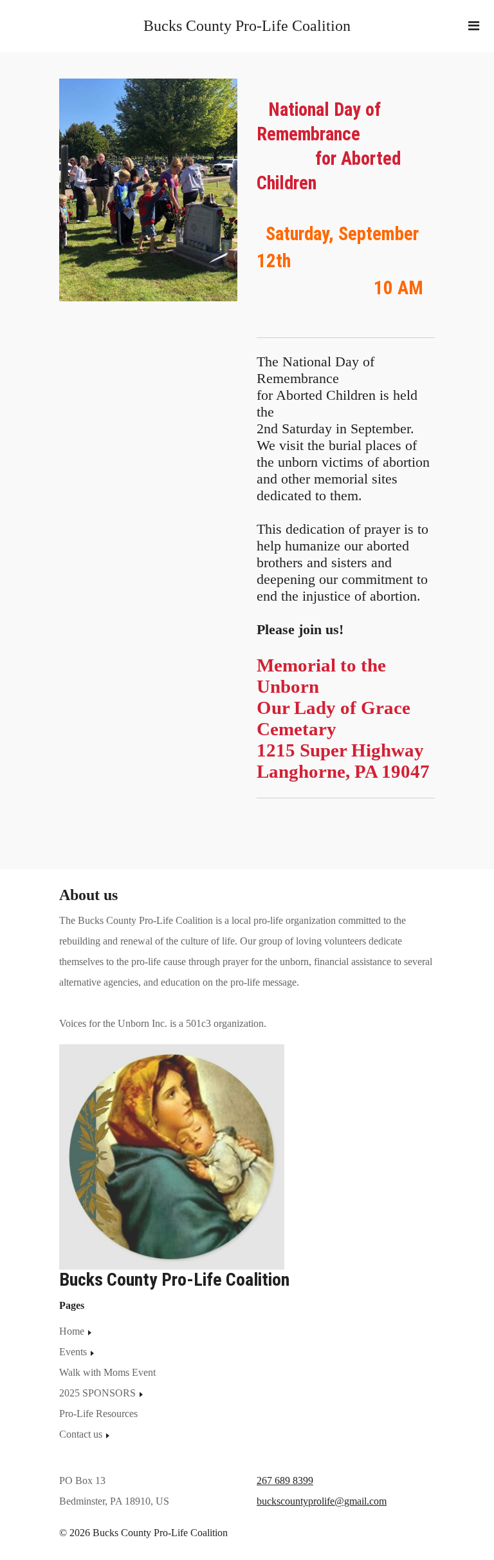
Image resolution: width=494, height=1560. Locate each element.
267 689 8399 (285, 1480)
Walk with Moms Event (107, 1372)
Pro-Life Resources (98, 1413)
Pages (71, 1305)
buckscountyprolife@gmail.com (322, 1501)
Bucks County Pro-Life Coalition (247, 25)
